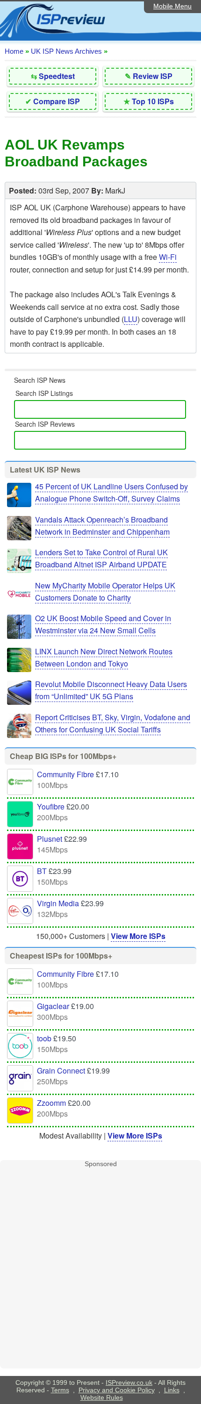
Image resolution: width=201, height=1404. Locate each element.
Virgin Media (58, 903)
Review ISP (152, 76)
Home (14, 51)
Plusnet (49, 838)
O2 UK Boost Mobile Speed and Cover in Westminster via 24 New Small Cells (103, 624)
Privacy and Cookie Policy (117, 1390)
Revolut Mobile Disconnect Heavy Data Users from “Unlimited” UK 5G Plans (111, 690)
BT (42, 871)
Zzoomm (51, 1102)
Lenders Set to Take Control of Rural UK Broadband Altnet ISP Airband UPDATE (101, 558)
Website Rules (101, 1397)
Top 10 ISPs (153, 101)
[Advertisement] (100, 1268)
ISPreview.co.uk (129, 1382)
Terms (60, 1390)
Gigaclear (53, 1006)
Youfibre (51, 806)
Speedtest (57, 76)
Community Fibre (65, 774)
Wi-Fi (168, 256)
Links (171, 1390)
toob (44, 1038)
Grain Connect (61, 1070)
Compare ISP (56, 101)
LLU (130, 319)
